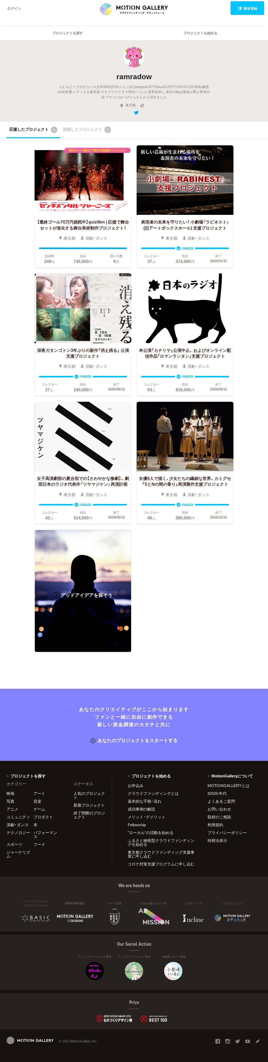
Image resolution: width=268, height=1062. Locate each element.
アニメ (12, 809)
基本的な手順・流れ (144, 801)
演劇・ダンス (18, 825)
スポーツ (14, 844)
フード (39, 844)
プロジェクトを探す (67, 32)
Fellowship (137, 825)
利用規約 (215, 825)
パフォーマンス (45, 834)
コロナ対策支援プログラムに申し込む (161, 864)
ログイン (14, 8)
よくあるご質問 (221, 801)
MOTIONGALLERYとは (228, 785)
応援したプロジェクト (32, 129)
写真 (10, 801)
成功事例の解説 (141, 809)
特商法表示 (217, 840)
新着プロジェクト (89, 805)
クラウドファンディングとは (153, 793)
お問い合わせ (219, 809)
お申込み (135, 785)
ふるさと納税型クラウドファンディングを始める (161, 842)
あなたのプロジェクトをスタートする (138, 740)
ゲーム (39, 809)
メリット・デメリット (146, 817)
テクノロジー (18, 832)
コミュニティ (18, 817)
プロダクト (43, 817)
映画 (10, 793)
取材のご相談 (219, 817)
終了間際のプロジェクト (89, 815)
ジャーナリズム (18, 854)
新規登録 (250, 8)
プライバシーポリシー (227, 832)
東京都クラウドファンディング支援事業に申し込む (161, 854)
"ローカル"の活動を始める (151, 832)
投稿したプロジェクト (85, 129)
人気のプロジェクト (89, 795)
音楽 (37, 801)
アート (39, 793)
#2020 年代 (217, 793)
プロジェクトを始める (200, 32)
